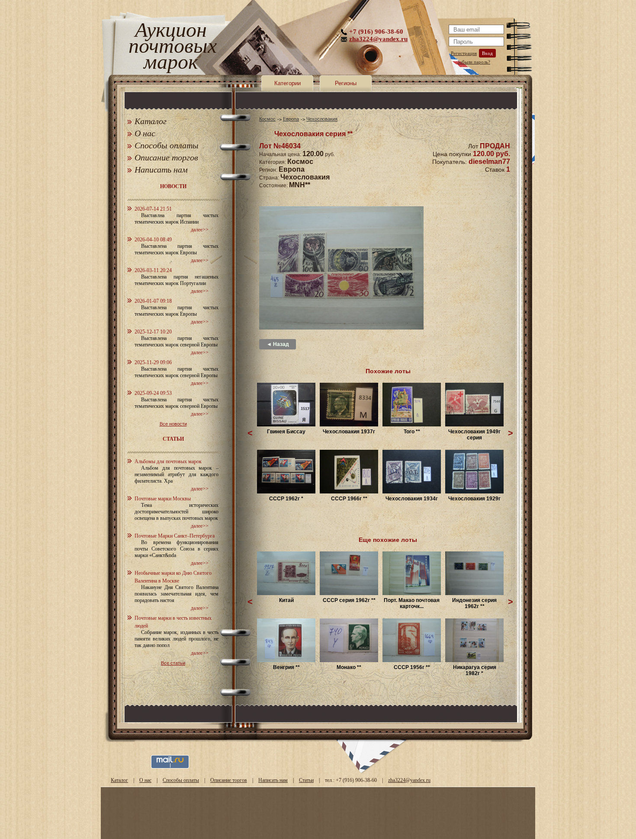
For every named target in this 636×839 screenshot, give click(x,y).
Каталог (151, 121)
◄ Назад (278, 344)
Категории (287, 83)
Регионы (346, 83)
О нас (145, 133)
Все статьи (173, 663)
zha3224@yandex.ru (378, 38)
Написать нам (161, 169)
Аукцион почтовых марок (170, 47)
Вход (487, 53)
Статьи (306, 780)
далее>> (200, 230)
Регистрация (464, 53)
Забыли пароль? (473, 61)
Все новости (173, 423)
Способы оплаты (167, 145)
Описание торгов (166, 157)
